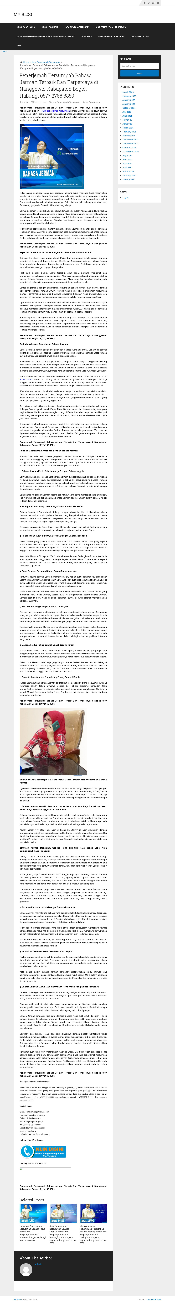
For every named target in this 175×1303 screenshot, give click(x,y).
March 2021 (127, 128)
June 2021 (127, 116)
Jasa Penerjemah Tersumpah (111, 27)
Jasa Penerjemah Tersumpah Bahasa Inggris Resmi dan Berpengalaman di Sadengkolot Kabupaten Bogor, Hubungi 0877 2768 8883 (63, 1234)
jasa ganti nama (26, 27)
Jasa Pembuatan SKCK (76, 27)
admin (25, 102)
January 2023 (128, 100)
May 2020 (127, 163)
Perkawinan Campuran (111, 36)
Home (26, 62)
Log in (125, 197)
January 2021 (128, 136)
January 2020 (128, 179)
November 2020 (130, 143)
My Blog (23, 14)
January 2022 (128, 104)
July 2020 (127, 155)
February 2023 (129, 96)
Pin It (5, 51)
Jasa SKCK (86, 36)
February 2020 (129, 175)
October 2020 (129, 147)
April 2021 (127, 124)
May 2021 (127, 120)
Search (139, 74)
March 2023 (128, 92)
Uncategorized (140, 36)
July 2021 (126, 112)
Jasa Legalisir (50, 27)
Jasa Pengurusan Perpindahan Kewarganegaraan (46, 36)
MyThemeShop (154, 1299)
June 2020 (127, 159)
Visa (19, 45)
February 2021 (129, 132)
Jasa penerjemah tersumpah (56, 111)
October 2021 (129, 108)
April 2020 (127, 167)
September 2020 (130, 151)
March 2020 (128, 171)
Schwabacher (26, 379)
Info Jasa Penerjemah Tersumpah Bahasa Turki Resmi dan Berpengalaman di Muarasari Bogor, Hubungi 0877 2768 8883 (33, 1233)
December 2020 (130, 139)
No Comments (93, 102)
